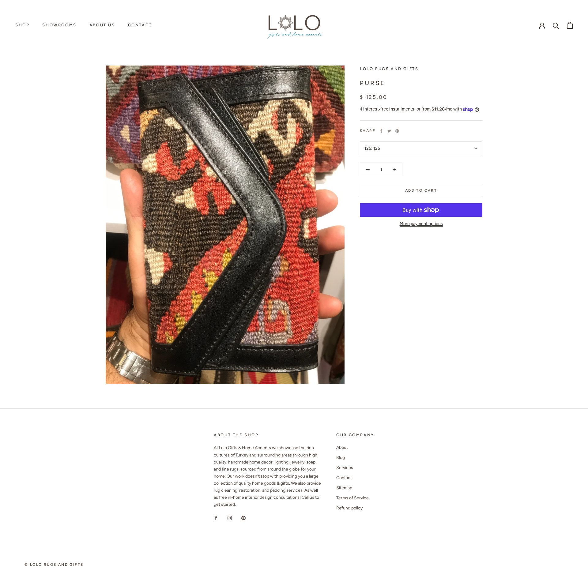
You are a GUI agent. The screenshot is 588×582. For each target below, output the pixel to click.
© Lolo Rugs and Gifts (53, 564)
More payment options (421, 223)
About (342, 447)
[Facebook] (381, 131)
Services (344, 467)
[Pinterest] (397, 131)
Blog (340, 457)
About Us (102, 25)
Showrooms (59, 25)
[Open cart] (570, 25)
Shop (22, 25)
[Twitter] (389, 131)
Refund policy (349, 508)
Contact (140, 25)
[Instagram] (230, 517)
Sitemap (344, 487)
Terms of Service (352, 498)
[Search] (556, 25)
